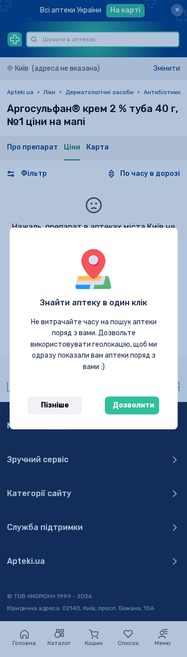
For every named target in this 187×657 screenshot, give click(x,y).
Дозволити (133, 405)
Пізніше (55, 405)
